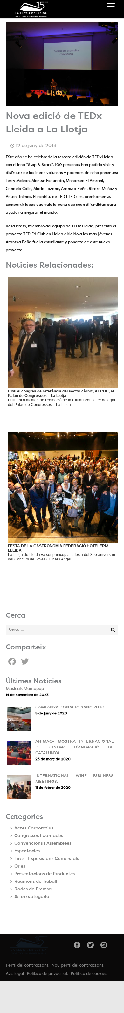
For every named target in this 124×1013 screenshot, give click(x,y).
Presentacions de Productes (44, 874)
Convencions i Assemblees (42, 843)
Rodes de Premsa (33, 889)
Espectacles (27, 851)
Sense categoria (31, 897)
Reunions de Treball (35, 881)
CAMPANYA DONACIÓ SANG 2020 (69, 707)
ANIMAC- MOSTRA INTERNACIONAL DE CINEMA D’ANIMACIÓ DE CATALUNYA (74, 747)
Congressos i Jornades (38, 836)
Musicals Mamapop (25, 689)
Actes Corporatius (33, 828)
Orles (19, 866)
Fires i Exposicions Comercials (46, 858)
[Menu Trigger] (111, 7)
